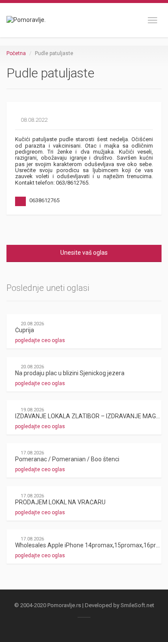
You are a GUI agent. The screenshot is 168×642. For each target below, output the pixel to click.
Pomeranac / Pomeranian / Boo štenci (67, 459)
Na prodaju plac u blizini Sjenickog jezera (69, 373)
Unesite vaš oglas (84, 252)
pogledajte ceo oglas (40, 340)
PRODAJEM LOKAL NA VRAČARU (60, 502)
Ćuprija (24, 330)
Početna (16, 53)
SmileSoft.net (137, 605)
